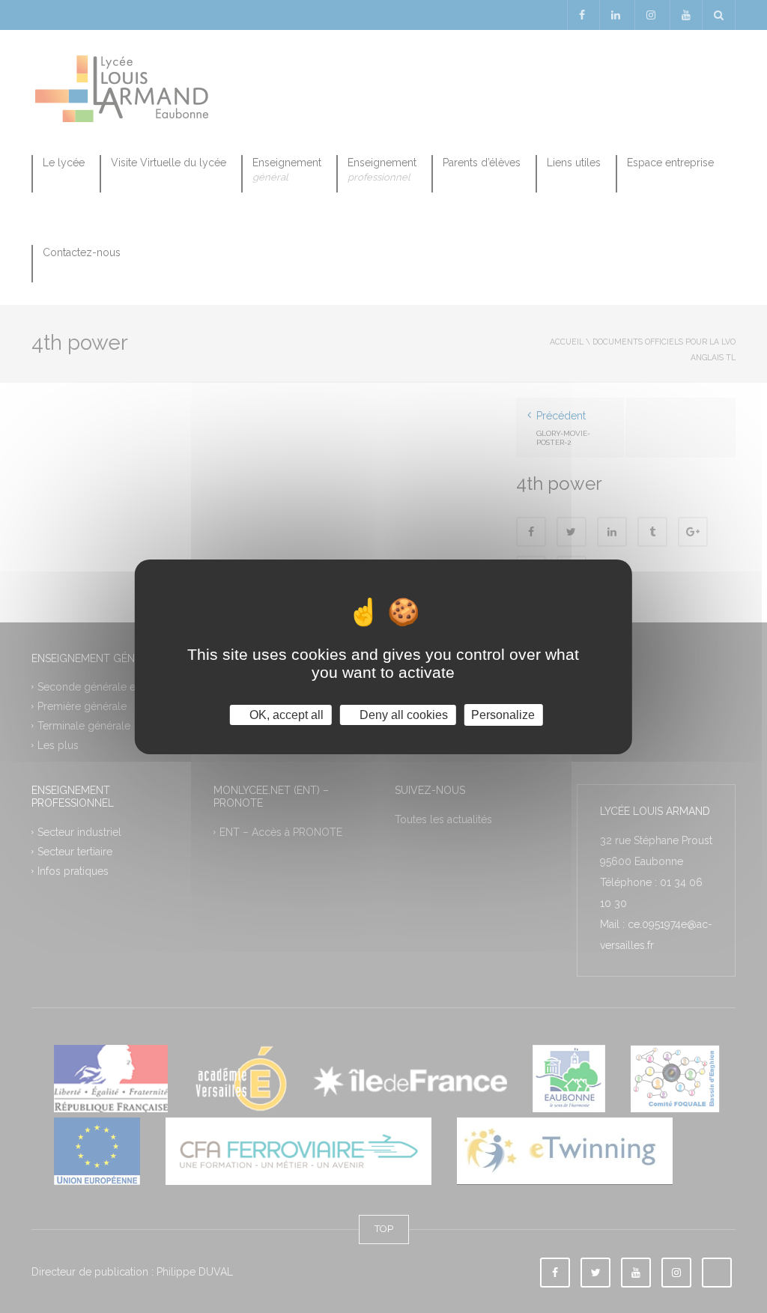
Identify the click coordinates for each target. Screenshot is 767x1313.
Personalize (503, 714)
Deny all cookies (402, 714)
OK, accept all (285, 714)
